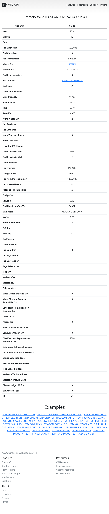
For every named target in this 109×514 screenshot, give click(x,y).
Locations (6, 494)
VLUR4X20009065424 (72, 80)
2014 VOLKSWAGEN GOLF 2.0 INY (19, 420)
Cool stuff (6, 462)
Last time (6, 480)
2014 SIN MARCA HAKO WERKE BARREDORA (59, 414)
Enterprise (82, 4)
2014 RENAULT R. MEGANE (91, 417)
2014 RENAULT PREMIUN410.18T (19, 414)
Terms (5, 501)
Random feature (10, 466)
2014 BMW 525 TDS (81, 430)
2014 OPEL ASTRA (61, 430)
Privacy (5, 498)
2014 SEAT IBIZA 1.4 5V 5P (50, 420)
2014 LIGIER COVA (98, 427)
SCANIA (72, 64)
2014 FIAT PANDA (41, 430)
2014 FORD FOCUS (61, 433)
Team (4, 490)
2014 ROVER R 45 (33, 424)
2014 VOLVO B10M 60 (83, 433)
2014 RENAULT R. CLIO (75, 427)
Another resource (65, 469)
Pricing (103, 4)
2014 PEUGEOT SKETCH (64, 417)
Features (70, 4)
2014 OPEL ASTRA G (52, 427)
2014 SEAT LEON (14, 417)
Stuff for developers (12, 473)
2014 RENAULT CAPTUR (77, 420)
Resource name (64, 466)
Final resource (63, 473)
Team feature (8, 469)
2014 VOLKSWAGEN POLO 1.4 (84, 424)
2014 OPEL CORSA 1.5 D (55, 424)
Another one (8, 477)
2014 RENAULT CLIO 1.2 (28, 427)
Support (94, 4)
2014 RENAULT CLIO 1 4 (18, 430)
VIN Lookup (62, 462)
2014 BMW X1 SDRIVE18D (37, 417)
